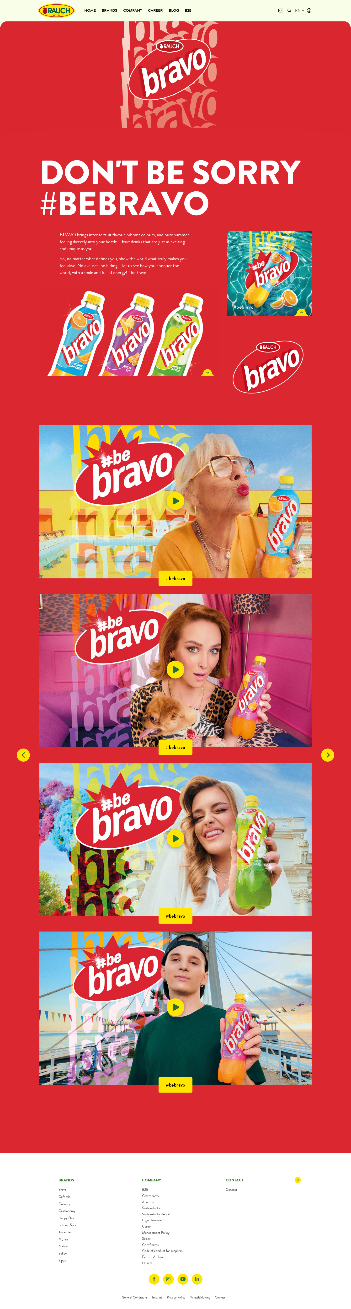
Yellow (62, 1253)
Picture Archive (153, 1257)
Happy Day (66, 1218)
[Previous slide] (23, 755)
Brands (109, 10)
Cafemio (64, 1196)
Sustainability (151, 1208)
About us (148, 1202)
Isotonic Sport (68, 1225)
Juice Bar (64, 1232)
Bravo (62, 1189)
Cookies (220, 1297)
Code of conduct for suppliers (162, 1250)
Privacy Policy (176, 1297)
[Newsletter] (280, 10)
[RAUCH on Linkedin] (197, 1279)
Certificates (150, 1244)
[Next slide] (327, 755)
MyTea (63, 1239)
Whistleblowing (200, 1297)
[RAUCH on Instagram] (168, 1279)
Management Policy (156, 1232)
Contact (231, 1189)
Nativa (63, 1246)
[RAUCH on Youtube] (182, 1279)
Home (90, 10)
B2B (188, 10)
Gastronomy (66, 1210)
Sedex (146, 1238)
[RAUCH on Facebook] (154, 1279)
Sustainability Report (156, 1214)
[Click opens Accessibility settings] (309, 11)
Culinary (64, 1204)
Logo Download (152, 1220)
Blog (174, 10)
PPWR (147, 1263)
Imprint (157, 1297)
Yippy (62, 1260)
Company (132, 10)
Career (155, 10)
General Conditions (134, 1297)
